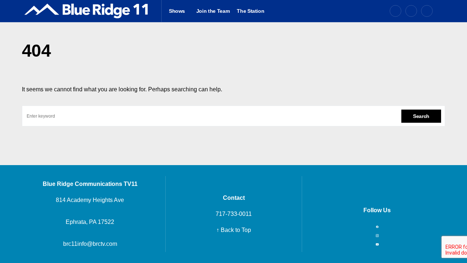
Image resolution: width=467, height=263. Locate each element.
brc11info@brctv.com (90, 244)
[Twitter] (411, 11)
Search (421, 116)
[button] (442, 11)
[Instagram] (427, 11)
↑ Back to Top (233, 230)
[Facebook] (395, 11)
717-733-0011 (234, 214)
